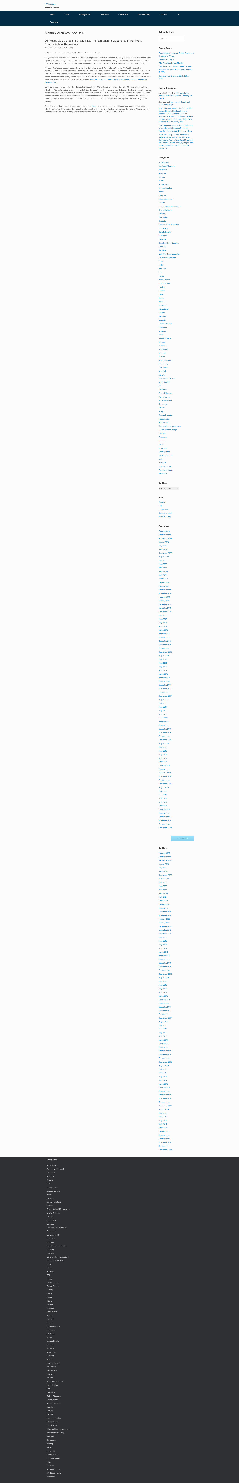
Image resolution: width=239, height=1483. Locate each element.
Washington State (166, 470)
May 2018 (163, 666)
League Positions (165, 323)
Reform (161, 407)
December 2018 (165, 641)
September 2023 (165, 538)
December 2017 (165, 685)
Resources (104, 14)
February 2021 (164, 582)
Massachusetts (165, 338)
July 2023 (162, 545)
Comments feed (165, 513)
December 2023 (165, 534)
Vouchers (54, 22)
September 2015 (165, 783)
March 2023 (163, 549)
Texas (161, 444)
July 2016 (162, 747)
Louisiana (162, 331)
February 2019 (164, 633)
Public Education (165, 400)
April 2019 (163, 626)
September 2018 (165, 651)
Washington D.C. (165, 466)
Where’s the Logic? (166, 59)
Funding (162, 287)
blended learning (165, 188)
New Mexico (163, 367)
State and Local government (170, 426)
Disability (162, 246)
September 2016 (165, 739)
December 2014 (165, 816)
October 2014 (164, 824)
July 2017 (162, 703)
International (163, 309)
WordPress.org (165, 516)
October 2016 (164, 736)
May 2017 (163, 710)
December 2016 (165, 728)
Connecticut (163, 228)
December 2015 (165, 772)
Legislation (163, 327)
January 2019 (164, 637)
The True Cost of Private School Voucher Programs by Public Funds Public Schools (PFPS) (176, 69)
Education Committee (167, 257)
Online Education (165, 393)
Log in (161, 505)
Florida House (164, 279)
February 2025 (164, 531)
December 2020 (165, 589)
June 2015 (163, 794)
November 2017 (165, 688)
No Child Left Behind (167, 378)
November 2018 (165, 644)
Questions (163, 404)
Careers (162, 202)
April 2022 (163, 567)
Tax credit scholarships (168, 429)
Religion (162, 411)
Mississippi (163, 349)
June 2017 (163, 706)
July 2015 (162, 791)
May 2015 (163, 798)
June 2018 (163, 663)
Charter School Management (170, 206)
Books (161, 191)
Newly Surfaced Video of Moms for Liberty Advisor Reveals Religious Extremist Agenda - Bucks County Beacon (176, 111)
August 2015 (164, 787)
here (93, 106)
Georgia (162, 290)
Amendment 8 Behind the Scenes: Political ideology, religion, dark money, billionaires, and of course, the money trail (176, 119)
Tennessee (163, 437)
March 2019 (163, 630)
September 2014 (165, 827)
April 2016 (163, 758)
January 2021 (164, 586)
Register (162, 502)
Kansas (162, 312)
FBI (160, 272)
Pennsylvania (164, 396)
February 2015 (164, 809)
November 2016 (165, 732)
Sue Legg (69, 47)
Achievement (164, 162)
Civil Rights (163, 217)
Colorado (162, 221)
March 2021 (163, 578)
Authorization (164, 184)
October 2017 (164, 692)
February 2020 (164, 597)
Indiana (161, 301)
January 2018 (164, 681)
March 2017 (163, 717)
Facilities (163, 14)
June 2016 (163, 750)
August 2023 (164, 542)
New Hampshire (165, 360)
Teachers (162, 433)
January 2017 (164, 725)
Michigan (162, 341)
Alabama (162, 173)
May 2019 (163, 622)
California (162, 195)
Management (84, 14)
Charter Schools (165, 210)
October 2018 (164, 648)
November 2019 (165, 608)
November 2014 (165, 820)
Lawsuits (162, 319)
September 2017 (165, 695)
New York (162, 371)
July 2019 (162, 615)
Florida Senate (164, 283)
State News (123, 14)
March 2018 (163, 673)
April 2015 (163, 802)
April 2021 (163, 575)
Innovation (163, 305)
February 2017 (164, 721)
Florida (161, 276)
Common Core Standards (169, 224)
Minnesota (163, 345)
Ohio (160, 385)
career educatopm (166, 199)
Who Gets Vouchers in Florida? (171, 63)
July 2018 (162, 659)
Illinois (161, 297)
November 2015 (165, 776)
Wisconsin (163, 473)
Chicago (162, 213)
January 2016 (164, 769)
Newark (162, 374)
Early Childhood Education (169, 254)
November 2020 (165, 593)
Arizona (162, 177)
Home (52, 14)
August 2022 (164, 556)
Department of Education (169, 243)
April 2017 (163, 714)
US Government (165, 455)
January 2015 (164, 813)
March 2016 (163, 761)
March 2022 (163, 571)
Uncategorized (164, 451)
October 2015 (164, 780)
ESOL (161, 261)
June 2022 (163, 564)
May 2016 (163, 754)
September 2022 (165, 553)
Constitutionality (165, 232)
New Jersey (163, 363)
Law (178, 14)
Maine (161, 334)
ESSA (161, 265)
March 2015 (163, 805)
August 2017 (164, 699)
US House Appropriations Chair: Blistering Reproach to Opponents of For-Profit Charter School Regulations (93, 42)
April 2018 (163, 670)
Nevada (162, 356)
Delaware (162, 239)
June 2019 (163, 619)
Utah (160, 459)
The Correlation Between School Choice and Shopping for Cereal (175, 96)
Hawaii (161, 294)
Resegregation (164, 418)
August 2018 (164, 655)
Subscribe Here (182, 838)
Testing (161, 440)
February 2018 (164, 677)
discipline (162, 250)
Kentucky (162, 316)
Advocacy (163, 169)
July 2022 (162, 560)
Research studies (166, 415)
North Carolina (164, 382)
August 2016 (164, 743)
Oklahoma (163, 389)
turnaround (163, 448)
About (66, 14)
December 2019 (165, 604)
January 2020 (164, 600)
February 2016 (164, 765)
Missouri (162, 353)
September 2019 (165, 611)
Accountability (143, 14)
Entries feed (163, 509)
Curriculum (163, 235)
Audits (161, 180)
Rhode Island (164, 422)
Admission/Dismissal (167, 166)
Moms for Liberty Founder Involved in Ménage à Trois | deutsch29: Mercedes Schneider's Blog (174, 137)
